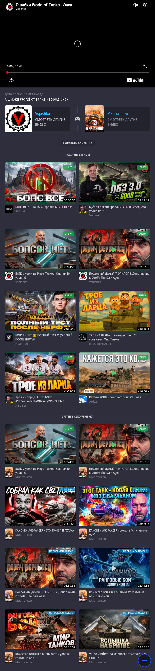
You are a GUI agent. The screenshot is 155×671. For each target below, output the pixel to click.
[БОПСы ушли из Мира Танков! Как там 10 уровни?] (40, 249)
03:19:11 (143, 200)
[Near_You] (9, 337)
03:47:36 (143, 524)
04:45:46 (69, 390)
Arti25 (93, 401)
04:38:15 (143, 329)
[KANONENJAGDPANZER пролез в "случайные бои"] (114, 506)
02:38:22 (69, 524)
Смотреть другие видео (50, 122)
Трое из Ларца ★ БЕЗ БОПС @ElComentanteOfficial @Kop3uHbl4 (39, 399)
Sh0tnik (20, 211)
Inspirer (94, 215)
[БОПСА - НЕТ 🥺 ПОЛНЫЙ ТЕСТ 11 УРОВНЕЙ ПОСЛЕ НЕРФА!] (40, 311)
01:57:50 (143, 390)
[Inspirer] (83, 209)
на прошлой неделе (61, 551)
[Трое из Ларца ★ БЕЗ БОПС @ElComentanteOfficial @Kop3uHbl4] (40, 372)
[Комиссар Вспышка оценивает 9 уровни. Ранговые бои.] (40, 629)
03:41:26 (69, 267)
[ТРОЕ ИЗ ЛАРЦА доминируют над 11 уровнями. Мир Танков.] (114, 311)
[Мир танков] (9, 472)
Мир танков (117, 113)
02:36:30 (143, 267)
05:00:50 (69, 200)
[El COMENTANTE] (83, 337)
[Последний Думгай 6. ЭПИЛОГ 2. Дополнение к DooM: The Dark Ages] (40, 568)
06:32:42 (69, 329)
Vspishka (42, 113)
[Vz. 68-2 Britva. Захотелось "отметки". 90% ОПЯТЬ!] (114, 629)
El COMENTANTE (100, 344)
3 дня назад (140, 489)
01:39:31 (69, 585)
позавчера (67, 489)
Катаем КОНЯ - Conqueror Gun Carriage (115, 397)
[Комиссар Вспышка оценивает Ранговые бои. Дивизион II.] (114, 568)
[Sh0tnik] (9, 209)
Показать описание (77, 143)
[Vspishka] (9, 276)
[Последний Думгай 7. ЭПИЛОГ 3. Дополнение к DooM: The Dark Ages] (114, 249)
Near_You (21, 344)
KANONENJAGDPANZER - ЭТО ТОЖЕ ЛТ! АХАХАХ (44, 530)
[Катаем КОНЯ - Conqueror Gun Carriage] (114, 372)
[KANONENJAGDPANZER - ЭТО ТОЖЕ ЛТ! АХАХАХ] (40, 506)
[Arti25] (83, 399)
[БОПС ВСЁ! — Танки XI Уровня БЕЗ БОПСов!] (40, 182)
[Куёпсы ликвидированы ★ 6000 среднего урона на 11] (114, 182)
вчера (68, 167)
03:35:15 (143, 647)
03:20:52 (69, 647)
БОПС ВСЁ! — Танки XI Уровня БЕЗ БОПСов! (43, 207)
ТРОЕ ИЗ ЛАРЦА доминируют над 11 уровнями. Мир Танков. (113, 337)
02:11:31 (143, 585)
